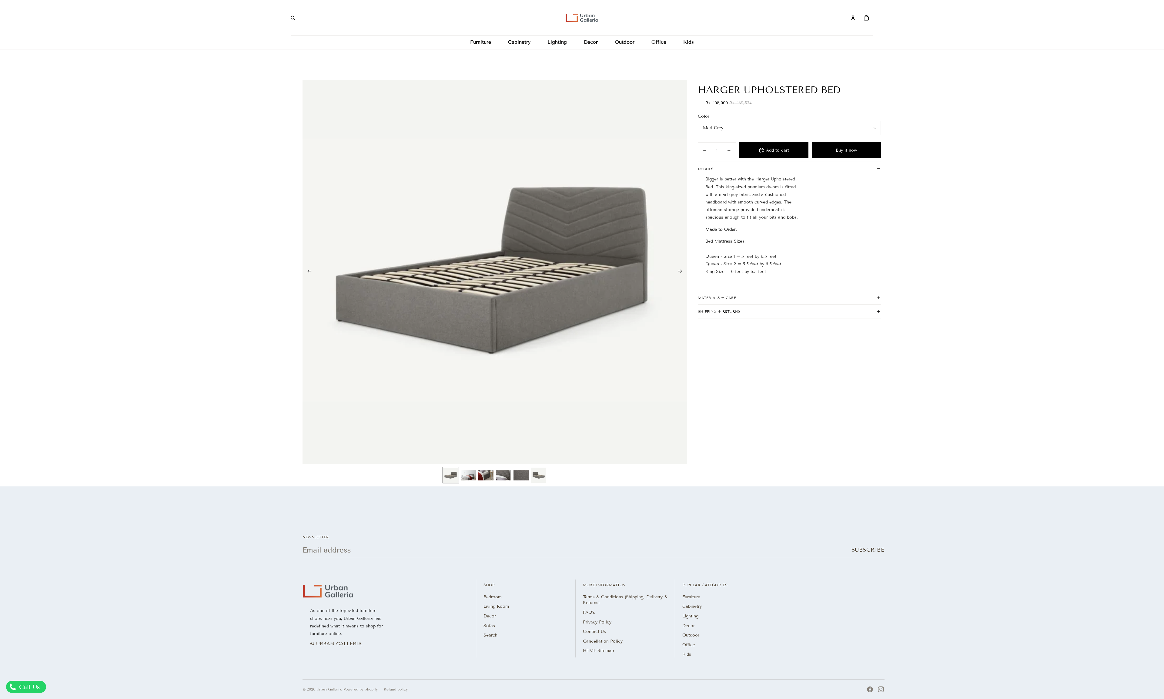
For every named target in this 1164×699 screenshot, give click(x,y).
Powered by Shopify (360, 689)
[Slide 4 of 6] (503, 475)
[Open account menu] (853, 18)
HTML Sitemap (598, 650)
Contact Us (594, 631)
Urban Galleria (328, 689)
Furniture (691, 597)
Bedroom (492, 597)
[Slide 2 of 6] (468, 475)
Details (706, 168)
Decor (489, 616)
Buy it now (846, 150)
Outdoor (690, 635)
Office (688, 644)
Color (703, 116)
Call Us (28, 687)
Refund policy (396, 689)
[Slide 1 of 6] (450, 475)
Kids (686, 654)
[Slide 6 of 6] (538, 475)
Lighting (690, 616)
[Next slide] (682, 272)
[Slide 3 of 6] (485, 475)
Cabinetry (692, 606)
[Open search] (292, 18)
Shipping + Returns (719, 311)
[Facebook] (870, 689)
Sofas (489, 625)
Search (490, 635)
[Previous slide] (308, 272)
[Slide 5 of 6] (521, 475)
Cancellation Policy (603, 641)
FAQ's (589, 612)
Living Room (496, 606)
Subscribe (868, 549)
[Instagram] (881, 689)
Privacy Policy (597, 622)
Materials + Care (717, 297)
